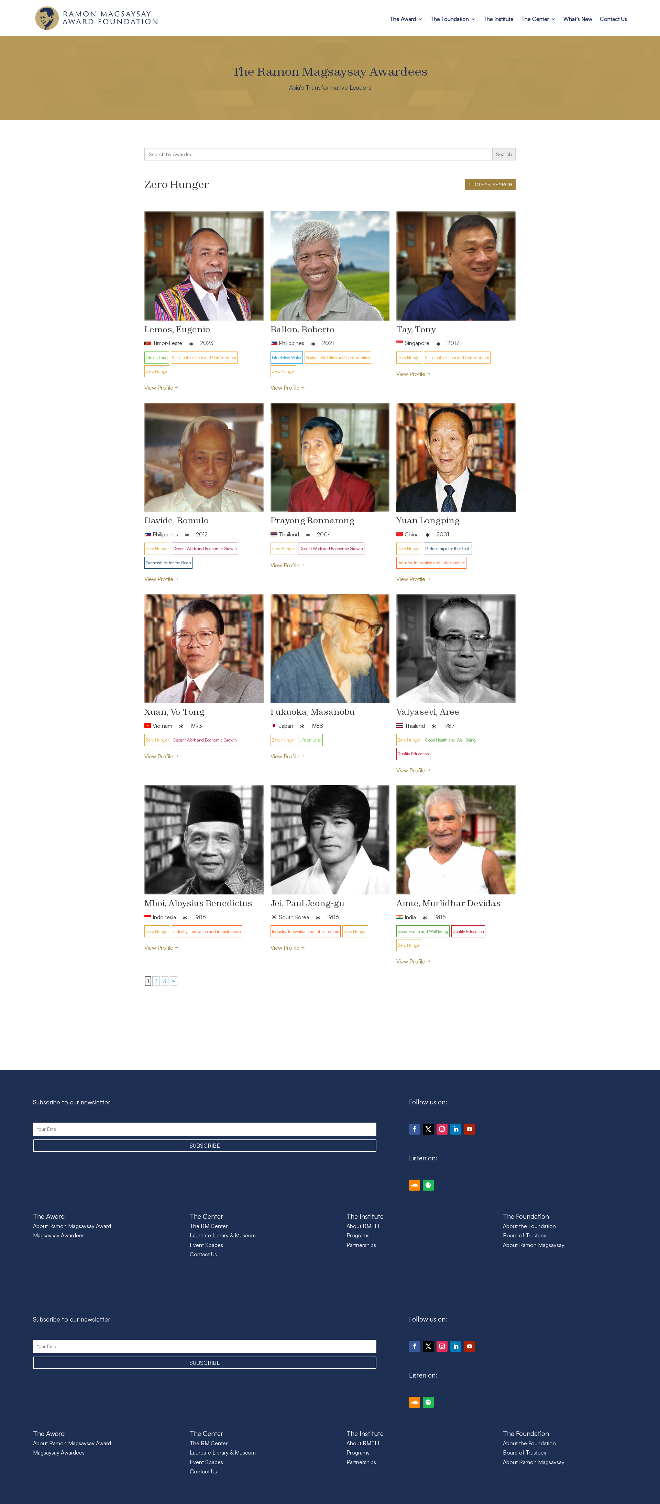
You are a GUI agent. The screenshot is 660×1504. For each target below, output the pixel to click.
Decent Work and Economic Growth (205, 548)
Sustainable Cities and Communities (204, 357)
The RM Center (209, 1226)
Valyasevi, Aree (427, 711)
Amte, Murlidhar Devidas (448, 903)
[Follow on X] (428, 1129)
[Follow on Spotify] (428, 1185)
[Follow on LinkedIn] (455, 1129)
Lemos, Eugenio (177, 329)
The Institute (498, 18)
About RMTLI (362, 1226)
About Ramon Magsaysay (533, 1244)
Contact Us (613, 18)
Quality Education (413, 753)
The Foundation (449, 18)
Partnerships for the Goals (168, 562)
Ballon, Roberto (302, 329)
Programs (358, 1235)
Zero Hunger (157, 371)
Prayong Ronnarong (312, 520)
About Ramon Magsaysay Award (72, 1226)
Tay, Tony (416, 329)
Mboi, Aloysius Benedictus (198, 903)
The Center (535, 18)
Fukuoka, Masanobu (313, 711)
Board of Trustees (524, 1235)
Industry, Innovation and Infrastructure (431, 562)
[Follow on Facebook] (414, 1129)
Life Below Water (286, 357)
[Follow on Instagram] (442, 1129)
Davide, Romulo (176, 520)
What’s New (577, 18)
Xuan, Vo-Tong (174, 711)
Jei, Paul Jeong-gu (307, 903)
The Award (403, 18)
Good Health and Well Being (450, 740)
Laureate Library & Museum (223, 1235)
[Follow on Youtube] (469, 1129)
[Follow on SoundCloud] (414, 1185)
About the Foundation (529, 1226)
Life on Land (157, 357)
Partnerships (361, 1244)
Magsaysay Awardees (59, 1235)
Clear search (493, 184)
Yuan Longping (428, 520)
